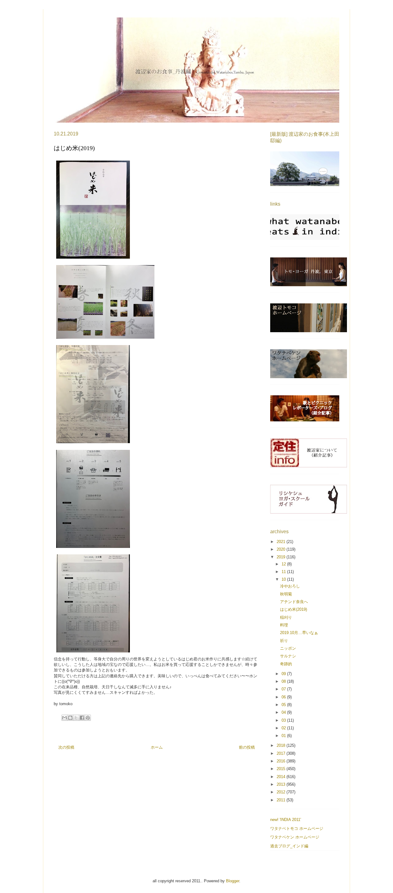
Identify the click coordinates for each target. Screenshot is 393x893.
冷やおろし (290, 586)
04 (284, 712)
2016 (281, 761)
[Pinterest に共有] (88, 718)
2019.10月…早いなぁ (299, 632)
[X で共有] (76, 718)
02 (284, 728)
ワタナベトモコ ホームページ (296, 828)
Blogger (232, 881)
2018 (281, 745)
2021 (281, 541)
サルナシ (288, 656)
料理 (284, 625)
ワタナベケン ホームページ (294, 837)
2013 (281, 784)
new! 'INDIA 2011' (285, 819)
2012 (281, 792)
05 (284, 704)
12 (284, 564)
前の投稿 (247, 747)
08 (284, 681)
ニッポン (288, 648)
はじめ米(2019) (293, 609)
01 (284, 735)
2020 (281, 549)
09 (284, 673)
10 (284, 579)
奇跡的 (286, 664)
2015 (281, 768)
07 (284, 689)
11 (284, 571)
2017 (281, 753)
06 (284, 697)
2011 (281, 800)
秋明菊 (286, 594)
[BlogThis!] (70, 718)
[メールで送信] (64, 718)
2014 (281, 776)
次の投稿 (66, 747)
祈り (284, 640)
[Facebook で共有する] (82, 718)
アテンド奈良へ (294, 601)
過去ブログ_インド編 (289, 846)
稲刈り (286, 617)
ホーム (157, 747)
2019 (281, 557)
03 (284, 720)
